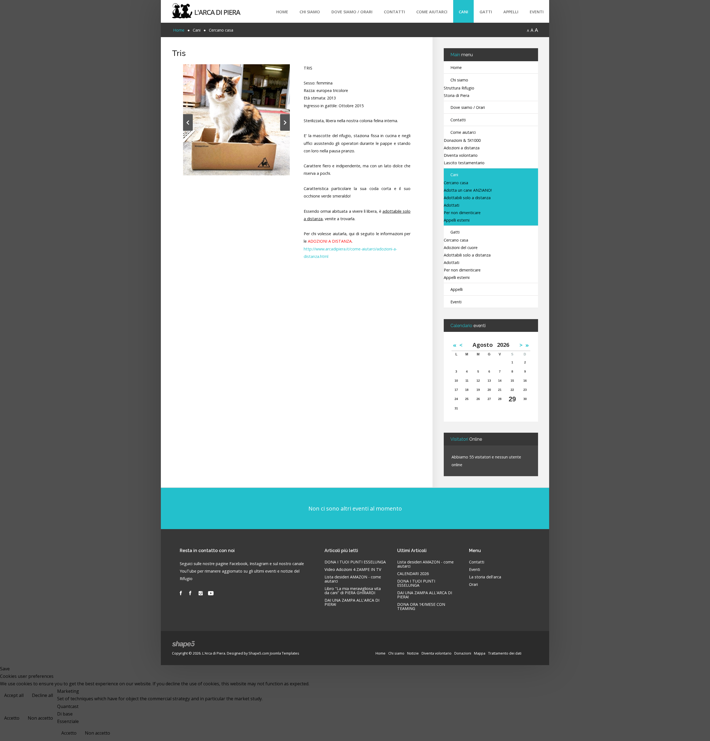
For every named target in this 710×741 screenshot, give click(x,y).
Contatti (394, 11)
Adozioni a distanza (462, 148)
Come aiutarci (431, 11)
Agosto (485, 344)
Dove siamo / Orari (351, 11)
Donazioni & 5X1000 (462, 140)
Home (282, 11)
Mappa (479, 653)
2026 (503, 344)
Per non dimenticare (462, 213)
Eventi (537, 11)
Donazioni (462, 653)
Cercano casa (456, 183)
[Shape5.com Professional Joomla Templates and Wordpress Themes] (184, 644)
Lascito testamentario (464, 163)
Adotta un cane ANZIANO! (468, 190)
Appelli (510, 11)
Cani (463, 11)
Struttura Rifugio (459, 88)
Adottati (451, 205)
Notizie (413, 653)
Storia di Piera (456, 95)
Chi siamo (310, 11)
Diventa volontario (461, 155)
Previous (188, 122)
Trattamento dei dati (504, 653)
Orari (473, 584)
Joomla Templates (284, 653)
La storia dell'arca (485, 577)
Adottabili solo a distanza (467, 198)
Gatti (486, 11)
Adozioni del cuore (461, 247)
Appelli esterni (457, 220)
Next (285, 122)
